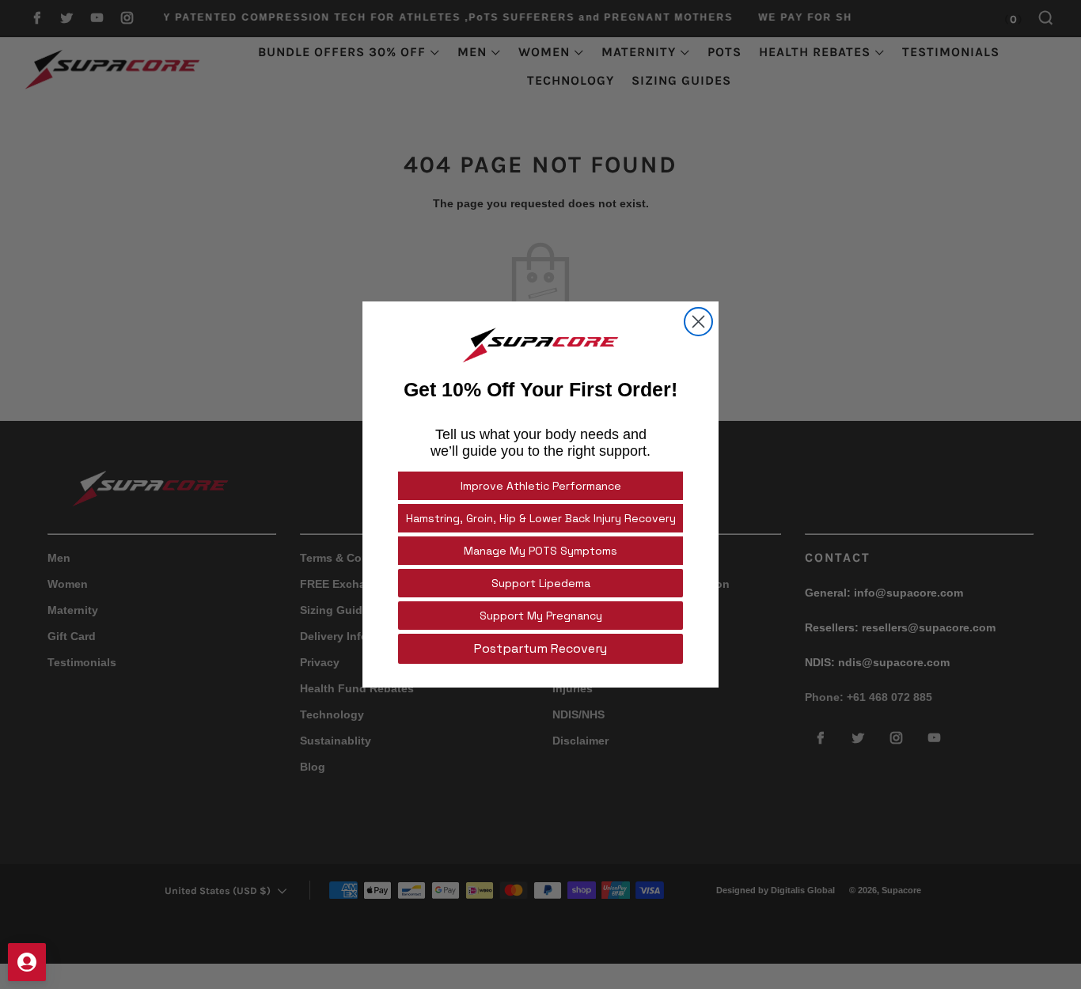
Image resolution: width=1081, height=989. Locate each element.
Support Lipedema (540, 583)
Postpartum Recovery (540, 648)
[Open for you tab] (27, 962)
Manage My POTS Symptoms (540, 551)
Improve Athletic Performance (541, 486)
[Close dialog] (698, 321)
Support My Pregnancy (541, 615)
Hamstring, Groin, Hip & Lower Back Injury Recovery (541, 518)
